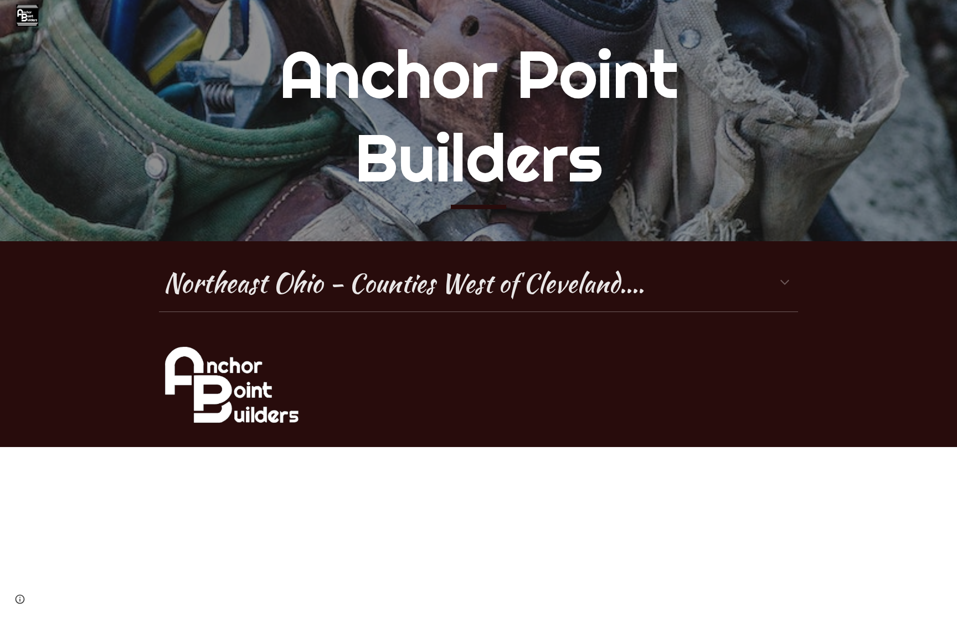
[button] (784, 283)
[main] (478, 121)
